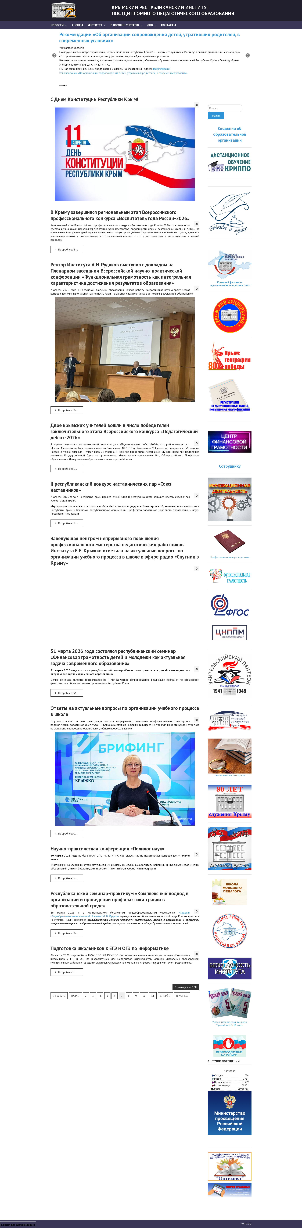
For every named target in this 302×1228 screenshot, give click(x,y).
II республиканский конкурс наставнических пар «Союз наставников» (111, 487)
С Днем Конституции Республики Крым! (94, 99)
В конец (182, 995)
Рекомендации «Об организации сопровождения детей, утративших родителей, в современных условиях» (149, 37)
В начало (59, 995)
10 (144, 995)
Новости (57, 25)
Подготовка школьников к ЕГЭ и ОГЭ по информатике (110, 948)
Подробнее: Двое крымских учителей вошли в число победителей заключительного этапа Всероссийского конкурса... (70, 468)
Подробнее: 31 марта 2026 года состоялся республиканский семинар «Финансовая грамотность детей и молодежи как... (70, 693)
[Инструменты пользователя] (196, 105)
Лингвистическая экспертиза (230, 775)
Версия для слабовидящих (18, 1224)
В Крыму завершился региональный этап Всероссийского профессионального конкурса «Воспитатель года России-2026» (120, 215)
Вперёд (165, 995)
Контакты (168, 25)
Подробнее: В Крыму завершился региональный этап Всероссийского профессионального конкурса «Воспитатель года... (70, 249)
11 (152, 995)
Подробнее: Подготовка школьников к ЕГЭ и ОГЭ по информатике (70, 972)
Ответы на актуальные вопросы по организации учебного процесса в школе (125, 711)
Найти (216, 115)
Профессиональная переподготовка (229, 557)
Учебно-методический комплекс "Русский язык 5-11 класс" (229, 1023)
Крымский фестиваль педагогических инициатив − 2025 (230, 284)
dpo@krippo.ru (161, 68)
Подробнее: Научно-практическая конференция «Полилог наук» (70, 878)
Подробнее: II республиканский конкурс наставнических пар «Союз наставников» (70, 523)
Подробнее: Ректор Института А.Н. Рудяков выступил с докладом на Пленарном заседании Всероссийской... (70, 410)
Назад (75, 995)
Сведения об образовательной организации (229, 134)
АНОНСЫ (77, 25)
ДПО (150, 25)
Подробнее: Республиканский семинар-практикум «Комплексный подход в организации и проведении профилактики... (70, 933)
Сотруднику (229, 466)
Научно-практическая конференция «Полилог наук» (107, 848)
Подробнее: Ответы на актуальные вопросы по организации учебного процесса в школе (70, 833)
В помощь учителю (125, 25)
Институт (95, 25)
